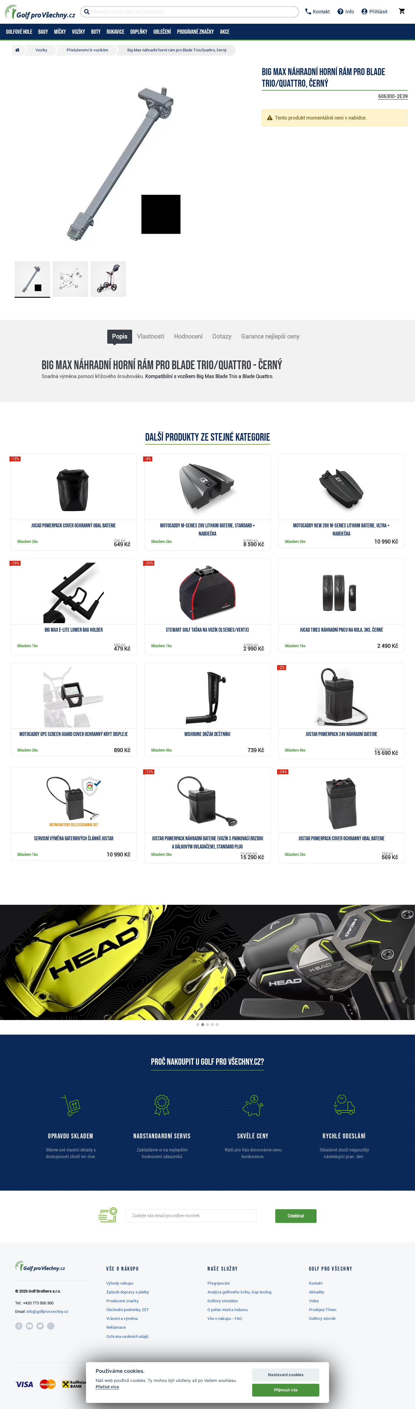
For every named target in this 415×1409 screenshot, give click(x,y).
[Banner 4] (212, 1024)
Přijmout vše (286, 1389)
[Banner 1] (197, 1024)
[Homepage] (40, 12)
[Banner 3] (207, 1024)
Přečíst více (107, 1386)
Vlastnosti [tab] (150, 336)
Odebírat (296, 1215)
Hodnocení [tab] (188, 336)
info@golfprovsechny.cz (47, 1311)
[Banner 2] (202, 1024)
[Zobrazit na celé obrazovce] (14, 77)
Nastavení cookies (286, 1374)
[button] (14, 162)
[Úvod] (19, 50)
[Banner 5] (217, 1024)
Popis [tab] (119, 336)
